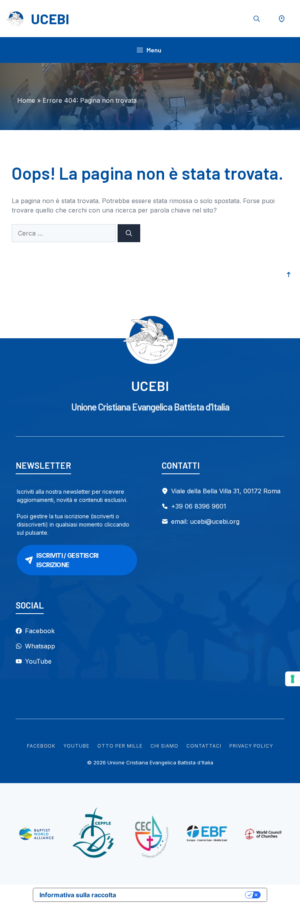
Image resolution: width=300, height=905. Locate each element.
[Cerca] (129, 233)
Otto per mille (119, 746)
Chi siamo (164, 746)
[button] (257, 19)
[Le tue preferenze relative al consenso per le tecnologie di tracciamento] (292, 678)
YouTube (76, 746)
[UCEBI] (15, 19)
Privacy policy (251, 746)
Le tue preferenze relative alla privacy (184, 895)
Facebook (41, 746)
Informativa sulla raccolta (77, 895)
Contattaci (203, 746)
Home (26, 100)
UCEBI (50, 18)
